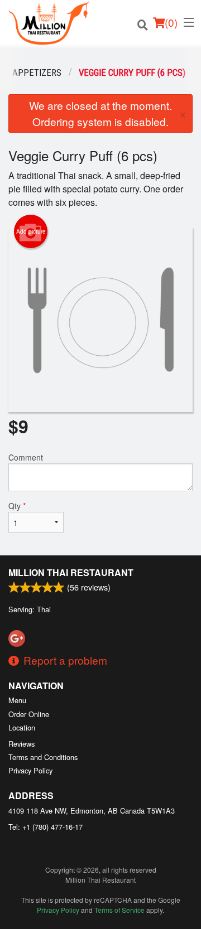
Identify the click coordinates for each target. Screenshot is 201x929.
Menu (17, 700)
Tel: (45, 826)
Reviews (21, 743)
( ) (171, 22)
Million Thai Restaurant (70, 572)
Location (21, 727)
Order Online (28, 714)
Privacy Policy (30, 770)
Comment (25, 457)
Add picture (31, 231)
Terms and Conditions (43, 757)
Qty (17, 505)
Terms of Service (119, 910)
